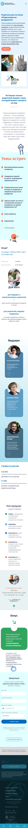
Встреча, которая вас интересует (9, 712)
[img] (9, 414)
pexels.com (11, 751)
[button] (26, 4)
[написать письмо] (14, 606)
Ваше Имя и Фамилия (6, 697)
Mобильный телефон (6, 705)
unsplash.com (5, 751)
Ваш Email (3, 690)
